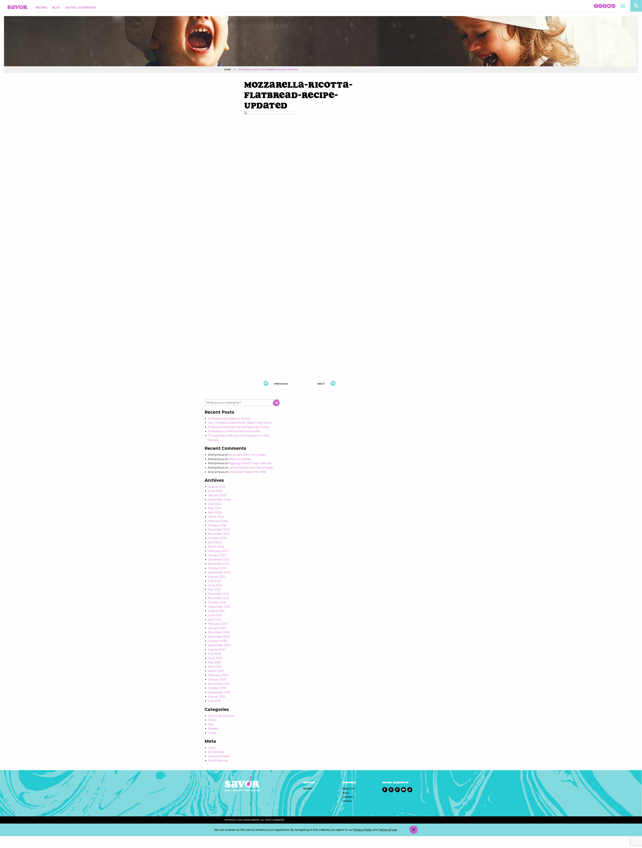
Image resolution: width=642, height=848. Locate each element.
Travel (212, 733)
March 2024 (216, 516)
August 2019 (216, 696)
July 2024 (214, 504)
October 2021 (217, 602)
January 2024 (217, 525)
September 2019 (219, 692)
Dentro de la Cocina (221, 715)
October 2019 (217, 688)
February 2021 (217, 623)
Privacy (347, 801)
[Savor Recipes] (17, 5)
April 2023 (215, 542)
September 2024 (219, 499)
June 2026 (215, 491)
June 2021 (215, 615)
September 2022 (219, 572)
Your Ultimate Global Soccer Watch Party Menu (240, 422)
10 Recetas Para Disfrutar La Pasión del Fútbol (238, 427)
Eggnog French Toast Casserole (250, 463)
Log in (212, 747)
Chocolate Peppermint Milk (247, 472)
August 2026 (216, 486)
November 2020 (219, 636)
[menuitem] (41, 8)
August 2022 (217, 576)
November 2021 (218, 598)
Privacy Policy (362, 829)
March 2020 (216, 671)
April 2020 (215, 666)
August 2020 (217, 649)
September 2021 (219, 606)
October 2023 (217, 538)
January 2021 (217, 628)
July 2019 (214, 701)
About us (348, 788)
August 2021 (216, 610)
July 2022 (214, 581)
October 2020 (217, 641)
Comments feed (219, 756)
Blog (56, 7)
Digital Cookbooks (80, 7)
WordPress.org (218, 760)
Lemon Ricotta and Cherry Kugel (251, 467)
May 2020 (214, 662)
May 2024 (214, 508)
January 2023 (217, 555)
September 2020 (219, 645)
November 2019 (218, 683)
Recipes (41, 7)
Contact (348, 797)
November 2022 (219, 563)
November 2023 (219, 533)
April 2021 (214, 619)
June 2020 (215, 658)
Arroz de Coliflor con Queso (247, 454)
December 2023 (219, 529)
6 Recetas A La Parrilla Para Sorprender (234, 431)
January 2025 (217, 495)
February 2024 (218, 521)
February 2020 (218, 675)
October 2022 (217, 568)
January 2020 (217, 679)
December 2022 (219, 559)
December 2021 (218, 593)
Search (276, 402)
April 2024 (215, 512)
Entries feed (216, 752)
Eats (211, 724)
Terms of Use (388, 829)
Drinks (212, 720)
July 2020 (214, 653)
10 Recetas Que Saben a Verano (229, 418)
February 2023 (218, 551)
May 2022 (214, 589)
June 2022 (215, 585)
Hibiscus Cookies (240, 459)
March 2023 (216, 546)
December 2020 (219, 632)
